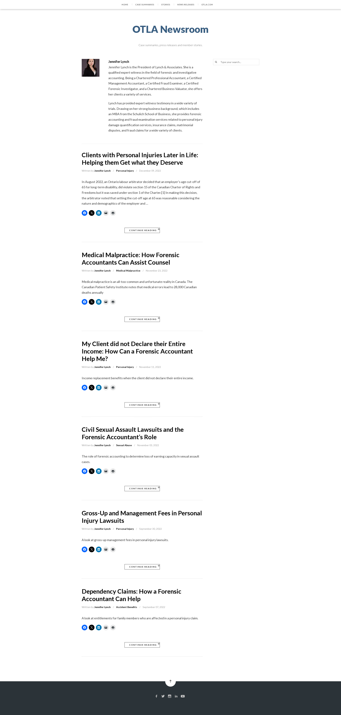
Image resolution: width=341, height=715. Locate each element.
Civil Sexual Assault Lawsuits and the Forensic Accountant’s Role (133, 433)
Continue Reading (143, 230)
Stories (165, 4)
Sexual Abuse (124, 445)
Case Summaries (144, 4)
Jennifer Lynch (102, 170)
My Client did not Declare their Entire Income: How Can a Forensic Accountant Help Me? (137, 351)
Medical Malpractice (128, 270)
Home (125, 4)
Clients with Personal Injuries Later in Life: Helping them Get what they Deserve (140, 158)
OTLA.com (207, 4)
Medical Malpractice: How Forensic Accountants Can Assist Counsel (130, 258)
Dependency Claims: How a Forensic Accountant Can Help (131, 594)
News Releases (185, 4)
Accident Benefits (126, 607)
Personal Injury (125, 170)
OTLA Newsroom (170, 29)
